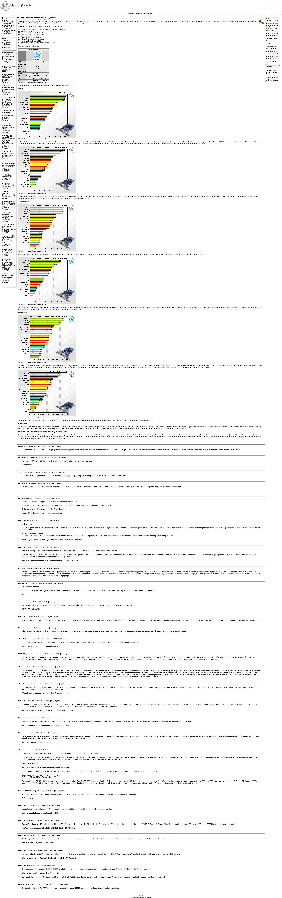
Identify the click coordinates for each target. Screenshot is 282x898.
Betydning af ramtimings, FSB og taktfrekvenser (8, 87)
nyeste (58, 446)
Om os (268, 43)
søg (136, 13)
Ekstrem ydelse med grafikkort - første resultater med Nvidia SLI (8, 227)
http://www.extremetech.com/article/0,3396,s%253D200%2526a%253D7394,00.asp (49, 828)
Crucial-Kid (22, 684)
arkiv (140, 13)
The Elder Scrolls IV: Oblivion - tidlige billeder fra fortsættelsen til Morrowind (9, 101)
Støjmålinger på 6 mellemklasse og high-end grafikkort (8, 203)
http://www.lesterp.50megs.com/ (35, 742)
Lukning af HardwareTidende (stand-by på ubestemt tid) (8, 57)
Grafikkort (7, 25)
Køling (6, 28)
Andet (6, 20)
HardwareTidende (21, 5)
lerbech (21, 498)
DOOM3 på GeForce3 (6, 175)
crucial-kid (22, 568)
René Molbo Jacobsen (26, 639)
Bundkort (7, 22)
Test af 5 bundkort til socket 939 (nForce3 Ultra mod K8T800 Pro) (8, 164)
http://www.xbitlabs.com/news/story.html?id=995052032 (45, 813)
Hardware (7, 44)
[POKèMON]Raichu (25, 654)
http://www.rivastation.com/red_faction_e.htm (40, 873)
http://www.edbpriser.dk (163, 536)
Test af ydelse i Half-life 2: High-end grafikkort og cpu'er (8, 276)
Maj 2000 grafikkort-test (7, 184)
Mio (20, 602)
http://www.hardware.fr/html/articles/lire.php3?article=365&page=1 (49, 858)
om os (152, 13)
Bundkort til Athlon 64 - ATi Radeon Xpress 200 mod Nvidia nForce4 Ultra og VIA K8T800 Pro (8, 139)
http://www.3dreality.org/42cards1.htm (37, 843)
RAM (5, 32)
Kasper (21, 446)
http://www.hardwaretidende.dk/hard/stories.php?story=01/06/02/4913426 (42, 432)
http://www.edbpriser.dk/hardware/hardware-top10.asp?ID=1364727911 (51, 561)
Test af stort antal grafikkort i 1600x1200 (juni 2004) (8, 215)
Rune (20, 520)
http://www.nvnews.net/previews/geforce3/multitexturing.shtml (47, 710)
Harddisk (7, 27)
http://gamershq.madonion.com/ (124, 794)
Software (7, 33)
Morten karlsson (24, 457)
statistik (146, 13)
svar (52, 446)
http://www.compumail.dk (34, 476)
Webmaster (22, 19)
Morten (21, 483)
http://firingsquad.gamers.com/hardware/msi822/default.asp (46, 725)
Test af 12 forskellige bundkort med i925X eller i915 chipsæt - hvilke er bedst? (8, 263)
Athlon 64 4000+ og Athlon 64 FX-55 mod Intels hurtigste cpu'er (8, 238)
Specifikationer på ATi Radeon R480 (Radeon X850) (8, 77)
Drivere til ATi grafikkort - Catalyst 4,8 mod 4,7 (8, 250)
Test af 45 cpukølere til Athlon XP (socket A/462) (8, 126)
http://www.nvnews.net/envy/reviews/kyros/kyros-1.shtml (45, 767)
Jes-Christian (23, 791)
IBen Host (22, 583)
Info (267, 18)
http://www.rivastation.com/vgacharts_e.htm (34, 82)
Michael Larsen (24, 884)
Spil (5, 46)
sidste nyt (131, 13)
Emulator (7, 23)
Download (7, 47)
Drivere (6, 41)
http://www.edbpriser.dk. (88, 476)
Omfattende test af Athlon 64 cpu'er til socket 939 (8, 153)
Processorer (8, 30)
